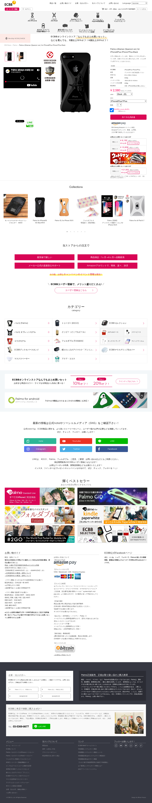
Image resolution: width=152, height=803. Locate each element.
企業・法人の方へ (81, 3)
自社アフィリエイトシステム (87, 769)
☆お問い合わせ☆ (11, 793)
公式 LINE (42, 726)
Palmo (15, 45)
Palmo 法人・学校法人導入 (56, 689)
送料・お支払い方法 (48, 749)
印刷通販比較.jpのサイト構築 (87, 759)
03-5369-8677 (21, 726)
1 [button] (67, 232)
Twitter (76, 449)
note (41, 441)
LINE (112, 441)
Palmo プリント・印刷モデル (23, 689)
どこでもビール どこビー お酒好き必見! (18, 766)
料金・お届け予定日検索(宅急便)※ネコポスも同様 (22, 565)
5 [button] (82, 232)
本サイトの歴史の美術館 (14, 786)
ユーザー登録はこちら (76, 290)
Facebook (112, 449)
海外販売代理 (56, 696)
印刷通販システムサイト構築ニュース (90, 752)
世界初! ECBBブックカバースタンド (17, 769)
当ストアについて (98, 3)
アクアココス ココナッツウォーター (17, 782)
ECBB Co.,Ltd (11, 797)
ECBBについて (11, 749)
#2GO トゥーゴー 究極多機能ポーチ (17, 762)
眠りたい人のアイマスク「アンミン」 (18, 772)
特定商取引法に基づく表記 (50, 756)
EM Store (7, 45)
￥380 (121, 110)
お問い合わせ (114, 3)
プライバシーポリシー (49, 752)
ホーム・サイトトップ (13, 745)
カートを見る (141, 9)
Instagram (41, 449)
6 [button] (85, 232)
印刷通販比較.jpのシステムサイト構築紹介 (91, 756)
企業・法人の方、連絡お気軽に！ (16, 789)
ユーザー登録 (13, 9)
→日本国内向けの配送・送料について (18, 573)
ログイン (28, 9)
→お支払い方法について (62, 655)
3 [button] (75, 232)
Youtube (76, 441)
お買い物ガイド (65, 3)
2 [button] (71, 232)
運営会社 (45, 745)
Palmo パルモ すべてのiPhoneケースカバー (20, 752)
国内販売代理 (23, 696)
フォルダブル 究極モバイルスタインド (18, 759)
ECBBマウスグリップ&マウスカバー (17, 776)
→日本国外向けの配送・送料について (18, 575)
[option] (75, 82)
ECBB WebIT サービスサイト (87, 745)
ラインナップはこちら (127, 381)
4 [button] (78, 232)
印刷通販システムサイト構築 (87, 749)
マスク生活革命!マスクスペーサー (17, 779)
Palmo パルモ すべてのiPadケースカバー (19, 756)
